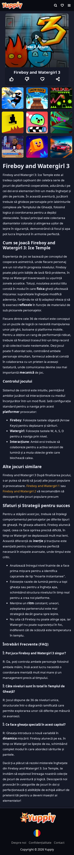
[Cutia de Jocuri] (62, 5)
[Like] (11, 79)
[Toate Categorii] (69, 5)
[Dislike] (27, 79)
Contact (59, 843)
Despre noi (19, 843)
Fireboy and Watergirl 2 (19, 491)
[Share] (58, 79)
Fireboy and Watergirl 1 (43, 486)
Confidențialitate (40, 843)
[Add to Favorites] (42, 79)
